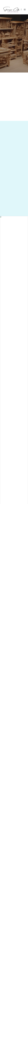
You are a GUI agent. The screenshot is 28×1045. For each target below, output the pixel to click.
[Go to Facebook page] (9, 517)
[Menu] (25, 9)
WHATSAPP (14, 36)
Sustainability (6, 524)
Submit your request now (11, 555)
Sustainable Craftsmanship (15, 41)
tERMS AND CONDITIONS (7, 538)
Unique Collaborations (14, 63)
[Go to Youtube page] (19, 517)
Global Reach (14, 53)
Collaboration (21, 524)
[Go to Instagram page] (14, 517)
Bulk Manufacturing (14, 56)
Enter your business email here (10, 547)
